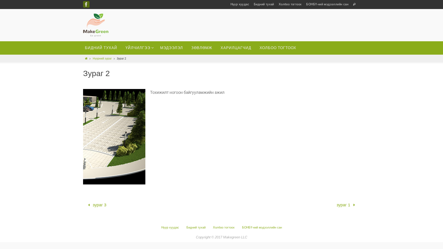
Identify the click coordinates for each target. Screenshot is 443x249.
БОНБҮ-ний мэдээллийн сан (327, 4)
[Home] (86, 58)
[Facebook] (86, 4)
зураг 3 (99, 205)
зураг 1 (344, 205)
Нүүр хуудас (239, 4)
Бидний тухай (264, 4)
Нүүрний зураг (102, 58)
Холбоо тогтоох (290, 4)
